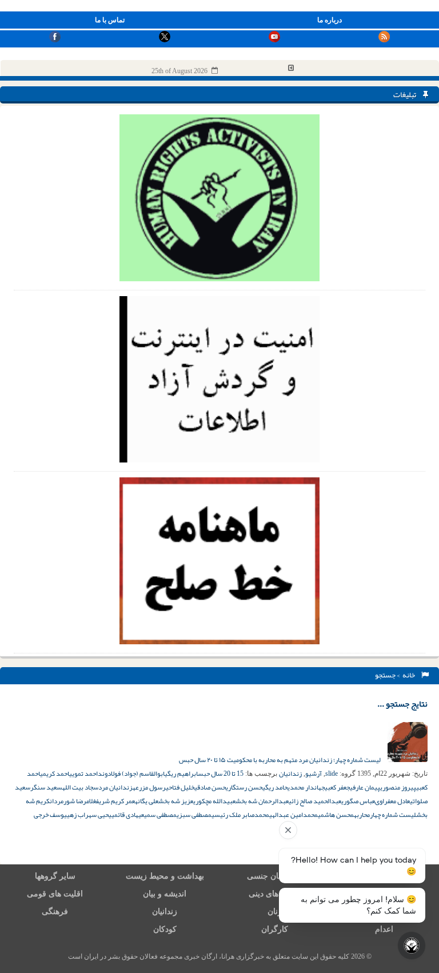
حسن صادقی (210, 787)
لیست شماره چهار (393, 815)
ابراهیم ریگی (181, 773)
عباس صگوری (358, 801)
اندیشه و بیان (164, 894)
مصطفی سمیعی (157, 815)
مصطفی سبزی (194, 815)
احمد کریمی (54, 773)
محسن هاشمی (336, 815)
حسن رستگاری (244, 787)
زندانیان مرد (115, 787)
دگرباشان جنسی (274, 876)
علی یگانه (146, 801)
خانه (409, 675)
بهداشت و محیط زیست (165, 876)
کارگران (274, 929)
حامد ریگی (275, 787)
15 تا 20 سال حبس (221, 773)
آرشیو (313, 773)
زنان (275, 911)
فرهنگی (55, 911)
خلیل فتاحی (180, 787)
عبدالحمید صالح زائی (315, 801)
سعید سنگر (46, 787)
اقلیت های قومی (55, 894)
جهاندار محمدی (306, 787)
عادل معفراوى (392, 801)
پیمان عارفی (365, 787)
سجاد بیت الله (80, 787)
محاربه (362, 815)
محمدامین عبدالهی (293, 815)
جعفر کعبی (337, 787)
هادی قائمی (124, 815)
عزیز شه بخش (175, 801)
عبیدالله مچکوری (214, 801)
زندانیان (290, 773)
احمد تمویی (83, 773)
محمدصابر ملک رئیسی (240, 815)
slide (331, 773)
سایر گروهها (55, 876)
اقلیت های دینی (274, 894)
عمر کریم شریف (115, 801)
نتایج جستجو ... (402, 703)
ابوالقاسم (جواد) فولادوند (131, 773)
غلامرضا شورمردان (73, 801)
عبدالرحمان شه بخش (262, 801)
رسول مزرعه (149, 787)
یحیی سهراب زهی (89, 815)
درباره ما (329, 20)
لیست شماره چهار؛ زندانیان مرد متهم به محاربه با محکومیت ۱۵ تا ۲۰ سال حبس (280, 760)
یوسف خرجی (50, 815)
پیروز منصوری (398, 787)
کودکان (165, 929)
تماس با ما (110, 20)
